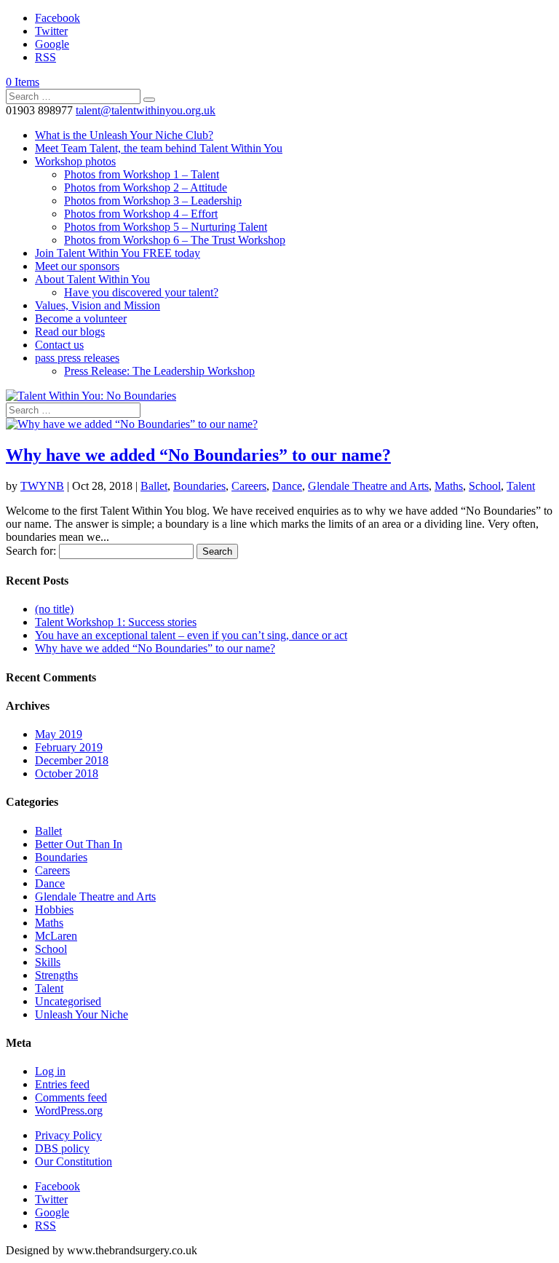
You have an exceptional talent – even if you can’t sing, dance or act (191, 635)
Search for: (31, 551)
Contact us (59, 344)
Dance (287, 486)
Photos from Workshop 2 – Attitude (145, 187)
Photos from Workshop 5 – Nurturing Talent (165, 227)
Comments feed (71, 1097)
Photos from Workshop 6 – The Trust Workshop (174, 240)
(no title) (54, 609)
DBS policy (62, 1148)
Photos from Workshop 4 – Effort (141, 213)
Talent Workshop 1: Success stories (116, 622)
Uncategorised (68, 1001)
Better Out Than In (78, 844)
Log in (50, 1071)
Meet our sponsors (77, 266)
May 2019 (58, 734)
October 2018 (66, 773)
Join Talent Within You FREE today (117, 253)
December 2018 (71, 760)
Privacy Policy (68, 1135)
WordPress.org (69, 1110)
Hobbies (54, 909)
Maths (449, 486)
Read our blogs (70, 331)
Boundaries (199, 486)
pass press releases (77, 358)
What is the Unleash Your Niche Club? (124, 135)
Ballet (153, 486)
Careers (248, 486)
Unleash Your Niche (81, 1014)
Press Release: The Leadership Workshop (159, 371)
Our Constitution (73, 1161)
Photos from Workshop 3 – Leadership (153, 200)
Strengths (56, 975)
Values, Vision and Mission (97, 305)
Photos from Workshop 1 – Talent (141, 174)
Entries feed (62, 1084)
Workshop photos (75, 161)
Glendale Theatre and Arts (368, 486)
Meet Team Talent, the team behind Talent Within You (158, 148)
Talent (521, 486)
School (485, 486)
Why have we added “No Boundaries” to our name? (198, 455)
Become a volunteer (81, 318)
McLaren (56, 936)
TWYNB (42, 486)
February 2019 (69, 747)
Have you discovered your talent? (141, 292)
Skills (47, 962)
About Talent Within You (92, 279)
